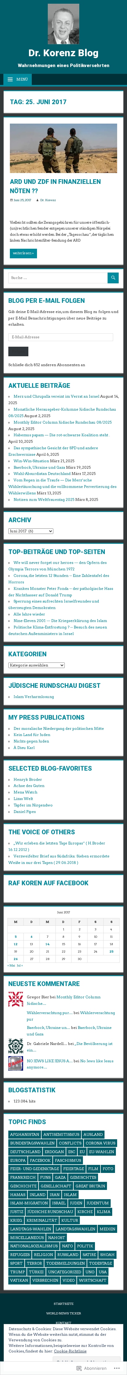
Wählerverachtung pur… (50, 1013)
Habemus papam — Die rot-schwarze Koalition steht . (62, 435)
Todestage (100, 1263)
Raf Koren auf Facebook (48, 883)
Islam (70, 1194)
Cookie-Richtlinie (70, 1351)
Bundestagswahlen (32, 1143)
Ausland (93, 1134)
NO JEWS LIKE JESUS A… (50, 1061)
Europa (18, 1160)
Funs (45, 1177)
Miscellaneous (27, 1237)
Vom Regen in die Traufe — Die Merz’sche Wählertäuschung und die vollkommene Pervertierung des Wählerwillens (62, 486)
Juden (76, 1203)
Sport (16, 1263)
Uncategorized (64, 1272)
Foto (108, 1168)
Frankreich (23, 1177)
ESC (71, 1151)
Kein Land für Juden (32, 735)
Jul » (20, 965)
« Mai (11, 965)
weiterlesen (22, 253)
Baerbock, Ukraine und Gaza (39, 467)
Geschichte (23, 1186)
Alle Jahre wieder (29, 614)
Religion (43, 1254)
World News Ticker (63, 1313)
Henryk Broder (28, 779)
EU (82, 1151)
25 (111, 951)
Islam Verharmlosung (34, 697)
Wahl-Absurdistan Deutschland (42, 474)
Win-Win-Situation (31, 461)
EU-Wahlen (101, 1151)
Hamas (17, 1194)
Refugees (20, 1254)
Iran (54, 1194)
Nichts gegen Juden (31, 741)
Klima (103, 1211)
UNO (89, 1272)
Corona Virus (100, 1143)
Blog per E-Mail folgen (46, 300)
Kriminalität (42, 1220)
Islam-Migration (29, 1203)
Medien (107, 1229)
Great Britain (90, 1186)
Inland (37, 1194)
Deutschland (25, 1151)
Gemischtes (83, 1177)
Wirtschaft (92, 1280)
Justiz (16, 1211)
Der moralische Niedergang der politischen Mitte (59, 728)
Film (93, 1168)
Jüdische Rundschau (50, 1211)
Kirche (84, 1211)
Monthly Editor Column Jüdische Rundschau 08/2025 (63, 422)
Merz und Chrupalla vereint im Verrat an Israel (56, 396)
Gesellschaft (56, 1186)
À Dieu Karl (24, 748)
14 (48, 944)
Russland (67, 1254)
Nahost (56, 1237)
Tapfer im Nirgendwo (33, 805)
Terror (34, 1263)
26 (16, 959)
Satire (89, 1254)
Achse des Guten (29, 786)
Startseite (63, 1303)
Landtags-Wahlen (30, 1229)
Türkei (36, 1272)
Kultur (69, 1220)
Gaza (60, 1177)
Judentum (98, 1203)
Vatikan (19, 1280)
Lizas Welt (23, 799)
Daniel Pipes (25, 812)
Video (69, 1280)
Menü (22, 79)
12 (16, 944)
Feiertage (73, 1168)
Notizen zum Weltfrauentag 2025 (44, 499)
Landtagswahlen (75, 1229)
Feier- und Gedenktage (34, 1168)
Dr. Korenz (48, 200)
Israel (59, 1203)
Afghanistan (24, 1134)
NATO (67, 1246)
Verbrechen (45, 1280)
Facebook (40, 1160)
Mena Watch (25, 792)
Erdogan (54, 1151)
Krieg (16, 1220)
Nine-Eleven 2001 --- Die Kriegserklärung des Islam (60, 621)
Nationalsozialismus (34, 1246)
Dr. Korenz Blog (63, 53)
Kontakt (63, 1323)
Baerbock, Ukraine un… (48, 1028)
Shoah (107, 1254)
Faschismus (68, 1160)
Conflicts (70, 1143)
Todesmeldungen (65, 1263)
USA (103, 1272)
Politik (85, 1246)
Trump (17, 1272)
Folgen (18, 351)
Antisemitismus (61, 1134)
